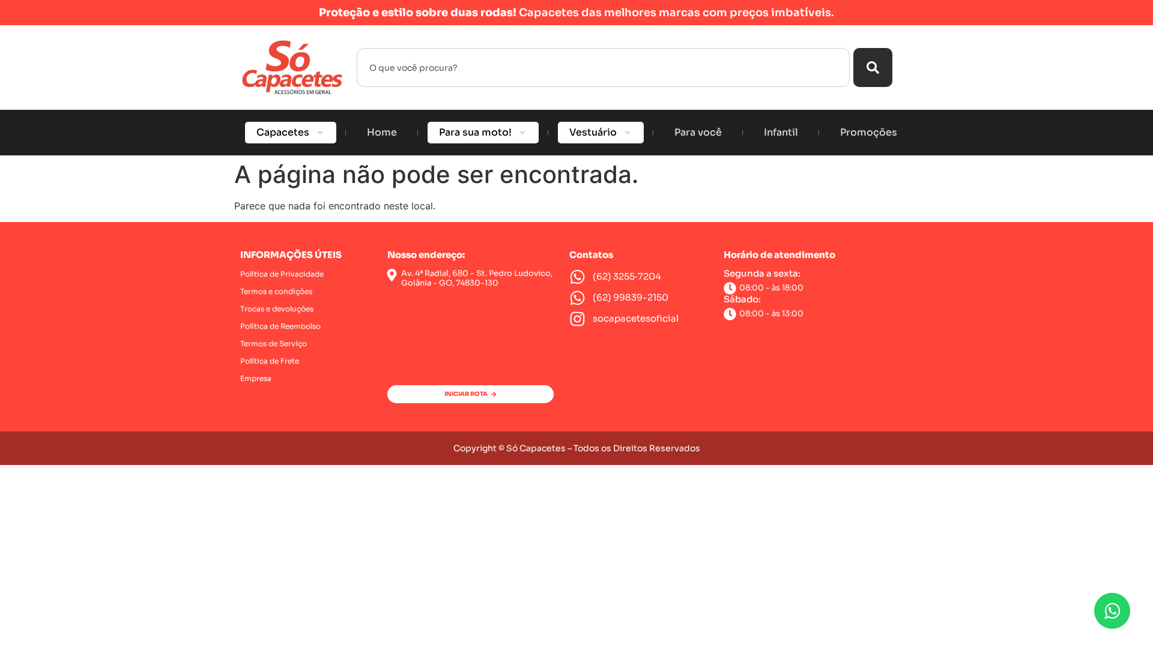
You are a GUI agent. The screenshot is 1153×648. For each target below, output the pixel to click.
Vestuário (593, 132)
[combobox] (603, 67)
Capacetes (282, 132)
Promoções (868, 132)
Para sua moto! (475, 132)
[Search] (872, 67)
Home (382, 132)
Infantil (781, 132)
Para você (698, 132)
